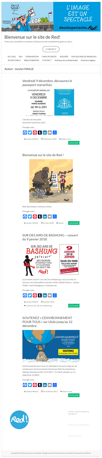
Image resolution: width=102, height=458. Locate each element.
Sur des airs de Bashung (43, 306)
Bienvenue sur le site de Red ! (43, 155)
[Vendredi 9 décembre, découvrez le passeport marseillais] (51, 90)
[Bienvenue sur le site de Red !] (51, 160)
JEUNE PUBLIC (14, 60)
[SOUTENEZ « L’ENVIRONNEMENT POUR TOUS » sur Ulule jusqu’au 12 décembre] (51, 331)
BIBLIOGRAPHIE (31, 60)
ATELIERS (64, 56)
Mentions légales (88, 60)
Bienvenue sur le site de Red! (32, 37)
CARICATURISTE (49, 56)
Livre (69, 139)
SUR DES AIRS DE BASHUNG (84, 56)
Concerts (29, 306)
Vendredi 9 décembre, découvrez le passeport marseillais (47, 83)
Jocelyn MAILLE (32, 139)
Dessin (63, 139)
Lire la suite (73, 143)
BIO (21, 56)
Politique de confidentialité (66, 60)
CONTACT (51, 49)
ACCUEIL (12, 56)
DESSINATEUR (32, 56)
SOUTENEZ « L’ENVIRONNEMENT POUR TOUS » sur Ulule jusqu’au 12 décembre (47, 322)
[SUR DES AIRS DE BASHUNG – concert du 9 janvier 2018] (51, 244)
